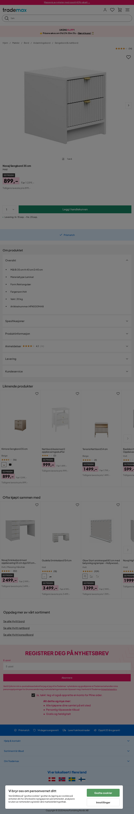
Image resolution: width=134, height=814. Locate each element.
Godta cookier (103, 792)
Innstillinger (103, 802)
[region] (64, 797)
